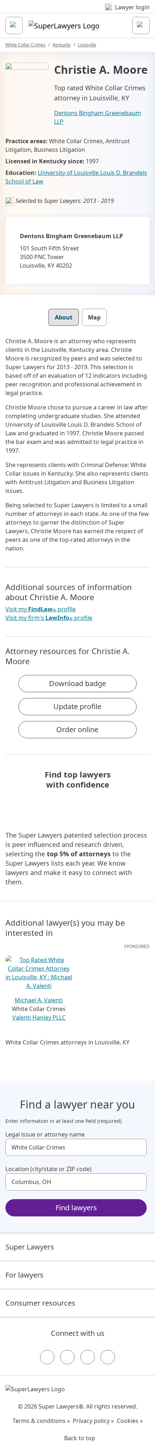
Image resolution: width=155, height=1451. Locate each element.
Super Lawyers (29, 1247)
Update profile (77, 706)
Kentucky (62, 45)
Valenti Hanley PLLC (39, 1017)
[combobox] (76, 1147)
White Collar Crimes (25, 45)
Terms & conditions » (41, 1421)
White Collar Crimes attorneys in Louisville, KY (67, 1042)
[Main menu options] (14, 25)
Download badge (77, 683)
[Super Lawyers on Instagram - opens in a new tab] (67, 1357)
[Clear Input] (138, 1147)
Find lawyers (76, 1207)
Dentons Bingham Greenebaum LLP (97, 117)
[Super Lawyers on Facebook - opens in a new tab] (47, 1357)
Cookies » (130, 1421)
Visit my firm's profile (48, 618)
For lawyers (24, 1275)
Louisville (87, 45)
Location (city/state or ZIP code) (48, 1169)
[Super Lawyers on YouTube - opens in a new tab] (87, 1357)
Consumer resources (40, 1303)
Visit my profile (40, 609)
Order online (77, 729)
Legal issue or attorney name (45, 1134)
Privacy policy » (93, 1421)
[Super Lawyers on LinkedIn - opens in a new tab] (108, 1357)
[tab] (63, 317)
